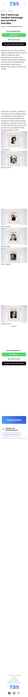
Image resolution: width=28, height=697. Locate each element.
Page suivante (14, 420)
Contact (14, 677)
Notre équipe (14, 679)
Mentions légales (14, 681)
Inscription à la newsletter (14, 675)
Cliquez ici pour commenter (11, 434)
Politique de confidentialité (14, 682)
